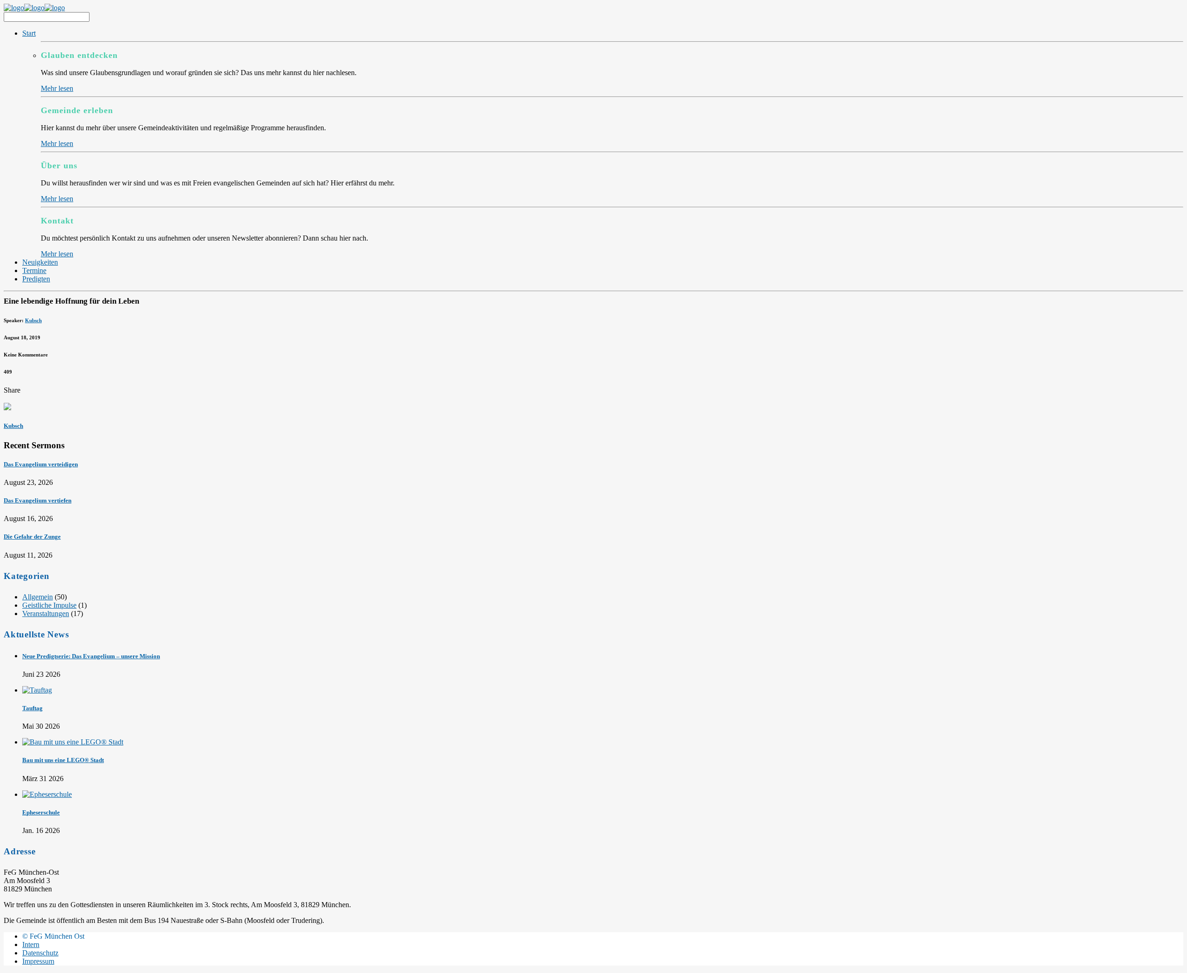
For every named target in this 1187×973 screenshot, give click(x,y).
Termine (34, 270)
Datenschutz (40, 953)
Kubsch (33, 320)
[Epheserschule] (47, 794)
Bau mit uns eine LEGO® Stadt (63, 760)
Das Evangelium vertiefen (37, 500)
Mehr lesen (57, 88)
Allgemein (37, 597)
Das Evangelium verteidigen (41, 464)
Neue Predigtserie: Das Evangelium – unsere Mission (91, 656)
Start (29, 33)
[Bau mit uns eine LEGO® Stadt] (72, 742)
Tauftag (32, 708)
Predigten (36, 279)
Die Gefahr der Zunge (32, 536)
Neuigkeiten (40, 262)
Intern (30, 944)
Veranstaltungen (45, 613)
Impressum (38, 961)
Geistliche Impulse (49, 605)
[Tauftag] (37, 690)
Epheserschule (41, 812)
